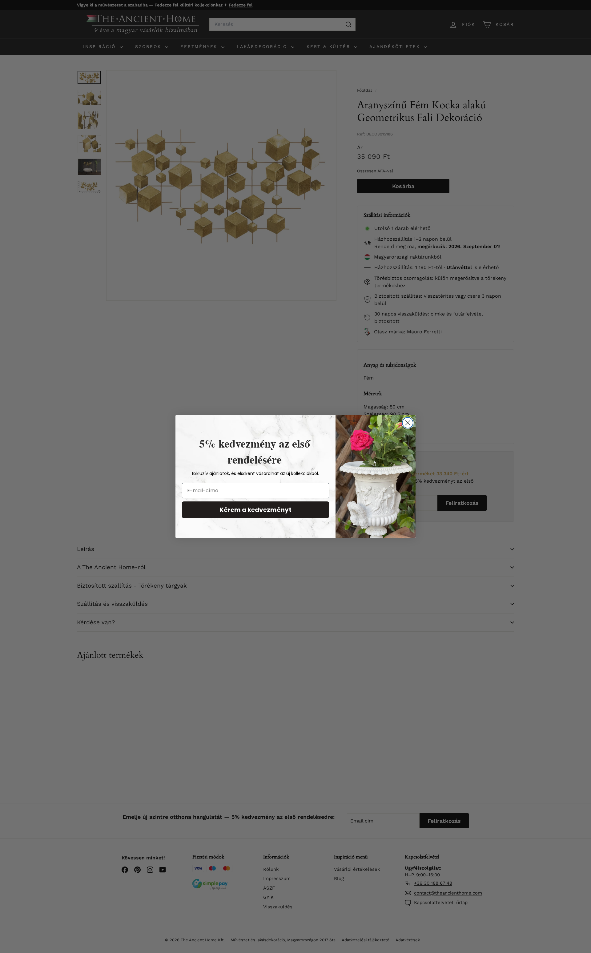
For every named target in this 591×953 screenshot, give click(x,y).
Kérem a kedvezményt (255, 509)
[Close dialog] (407, 422)
